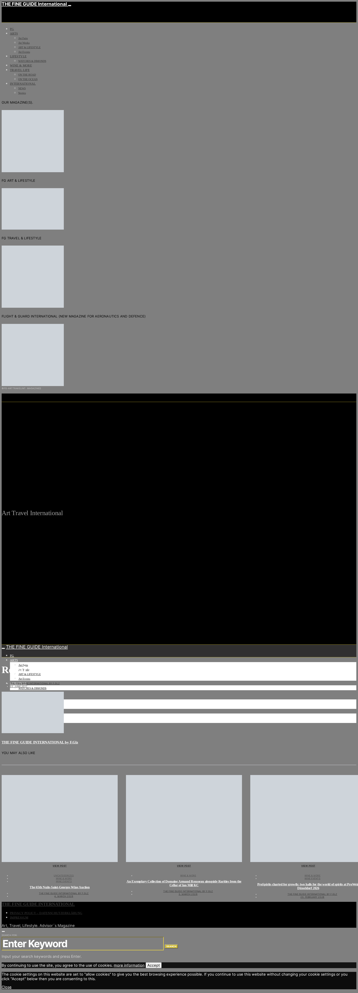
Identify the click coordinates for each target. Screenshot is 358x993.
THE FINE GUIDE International (35, 4)
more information (129, 965)
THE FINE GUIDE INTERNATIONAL (38, 904)
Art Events (24, 51)
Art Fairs (23, 38)
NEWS (22, 88)
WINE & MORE (21, 65)
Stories (22, 92)
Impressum (19, 917)
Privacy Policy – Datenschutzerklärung (46, 913)
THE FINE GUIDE (81, 493)
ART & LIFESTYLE (29, 47)
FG (12, 29)
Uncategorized (64, 875)
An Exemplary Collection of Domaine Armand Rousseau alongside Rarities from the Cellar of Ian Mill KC (184, 883)
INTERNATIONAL (23, 83)
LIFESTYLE (18, 56)
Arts (14, 33)
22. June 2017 (18, 686)
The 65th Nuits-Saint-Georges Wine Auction (60, 887)
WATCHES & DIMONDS (32, 61)
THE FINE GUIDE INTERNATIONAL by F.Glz (35, 683)
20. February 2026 (312, 897)
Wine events (64, 881)
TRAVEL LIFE (20, 70)
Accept (153, 965)
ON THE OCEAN (27, 79)
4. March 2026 (63, 896)
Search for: (9, 935)
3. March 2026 (188, 894)
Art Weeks (24, 42)
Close (7, 987)
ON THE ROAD (27, 74)
